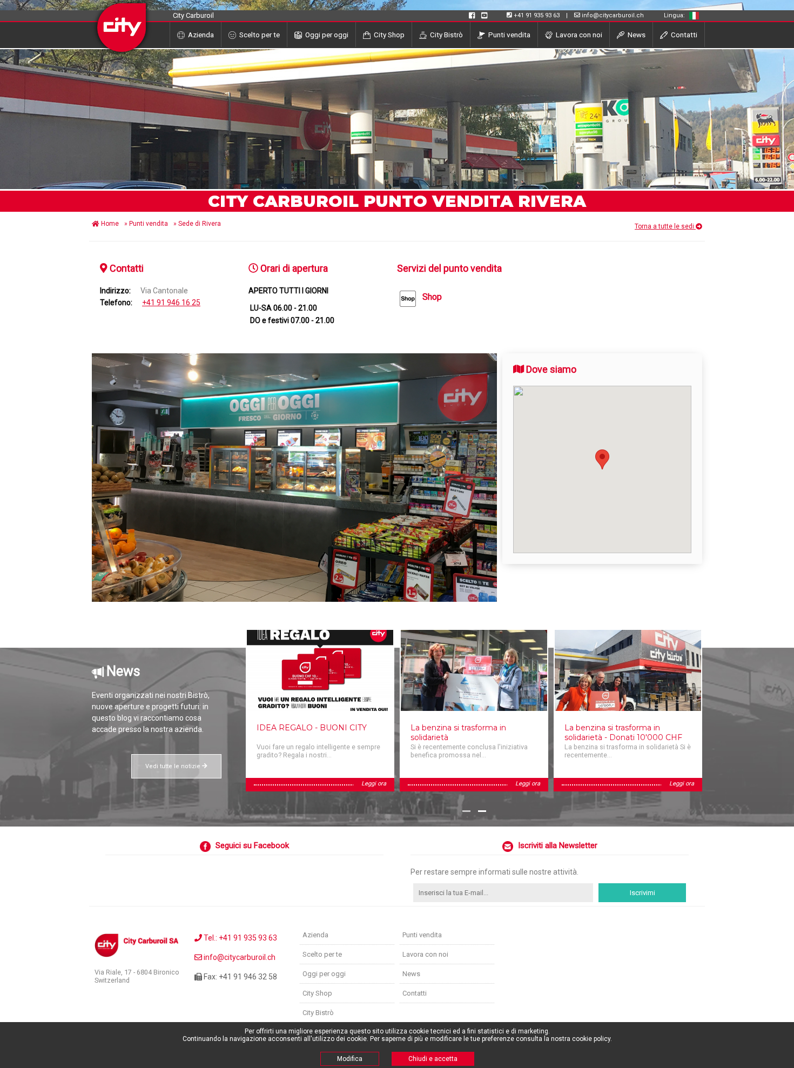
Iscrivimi (642, 893)
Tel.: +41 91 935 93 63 (239, 937)
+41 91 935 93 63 (537, 15)
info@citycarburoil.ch (613, 15)
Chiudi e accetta (432, 1059)
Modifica (349, 1059)
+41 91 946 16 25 (171, 302)
